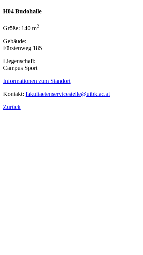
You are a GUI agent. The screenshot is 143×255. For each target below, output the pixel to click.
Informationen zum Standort (37, 81)
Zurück (12, 107)
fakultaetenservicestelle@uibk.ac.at (68, 94)
